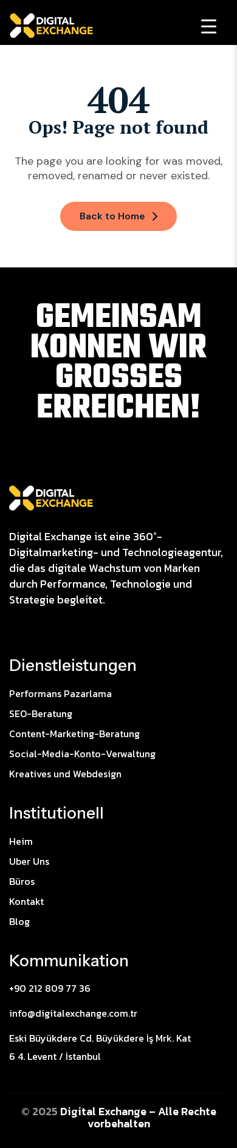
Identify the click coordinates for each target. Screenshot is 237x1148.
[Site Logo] (51, 497)
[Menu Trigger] (208, 26)
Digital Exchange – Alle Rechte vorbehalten (138, 1117)
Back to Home (112, 216)
